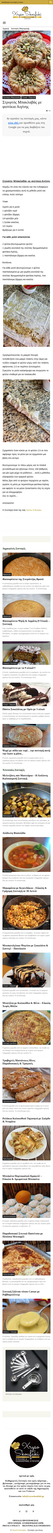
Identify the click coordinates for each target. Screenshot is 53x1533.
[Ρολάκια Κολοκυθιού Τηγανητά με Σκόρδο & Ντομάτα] (26, 1143)
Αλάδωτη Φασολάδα (13, 833)
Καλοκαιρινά (7, 816)
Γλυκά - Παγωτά (28, 97)
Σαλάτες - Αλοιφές (10, 1332)
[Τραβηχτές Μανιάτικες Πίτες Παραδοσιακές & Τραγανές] (26, 1085)
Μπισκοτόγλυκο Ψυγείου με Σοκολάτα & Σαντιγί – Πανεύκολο (25, 947)
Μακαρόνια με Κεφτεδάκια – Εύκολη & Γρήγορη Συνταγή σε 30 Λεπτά (24, 889)
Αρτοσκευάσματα (9, 1101)
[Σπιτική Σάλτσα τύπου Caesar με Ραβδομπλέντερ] (26, 1316)
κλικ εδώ (13, 122)
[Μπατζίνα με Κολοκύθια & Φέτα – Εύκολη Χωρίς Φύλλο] (26, 1027)
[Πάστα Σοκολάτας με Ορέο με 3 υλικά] (26, 694)
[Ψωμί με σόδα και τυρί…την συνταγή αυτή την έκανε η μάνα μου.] (26, 735)
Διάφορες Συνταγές (10, 663)
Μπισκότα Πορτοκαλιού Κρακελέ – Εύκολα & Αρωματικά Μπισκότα (22, 1178)
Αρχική (5, 29)
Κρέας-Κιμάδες (9, 928)
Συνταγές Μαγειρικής (20, 29)
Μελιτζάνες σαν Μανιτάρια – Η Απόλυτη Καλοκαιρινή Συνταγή (25, 777)
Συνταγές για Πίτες (10, 1043)
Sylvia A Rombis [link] (33, 510)
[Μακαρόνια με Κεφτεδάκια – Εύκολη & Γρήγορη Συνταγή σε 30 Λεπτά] (26, 912)
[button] (4, 23)
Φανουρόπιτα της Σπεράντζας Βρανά (23, 579)
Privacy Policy (11, 1526)
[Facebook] (19, 1511)
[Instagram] (26, 1511)
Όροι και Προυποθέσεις (25, 1520)
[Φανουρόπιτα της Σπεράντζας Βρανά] (26, 564)
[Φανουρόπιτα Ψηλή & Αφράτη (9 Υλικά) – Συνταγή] (26, 606)
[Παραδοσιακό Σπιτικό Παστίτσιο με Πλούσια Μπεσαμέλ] (26, 1258)
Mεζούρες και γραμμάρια (36, 1526)
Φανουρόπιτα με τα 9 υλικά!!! (19, 667)
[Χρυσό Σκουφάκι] (26, 12)
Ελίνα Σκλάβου (8, 1274)
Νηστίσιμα (7, 871)
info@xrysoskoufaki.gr (33, 1496)
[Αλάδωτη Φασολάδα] (26, 854)
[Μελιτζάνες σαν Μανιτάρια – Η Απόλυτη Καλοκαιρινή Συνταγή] (26, 800)
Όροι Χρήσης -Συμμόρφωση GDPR (26, 1523)
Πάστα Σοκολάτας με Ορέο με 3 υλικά (23, 709)
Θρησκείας (7, 574)
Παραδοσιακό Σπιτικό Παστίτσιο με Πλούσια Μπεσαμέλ (22, 1235)
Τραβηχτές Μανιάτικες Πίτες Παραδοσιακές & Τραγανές (18, 1062)
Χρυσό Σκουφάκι (19, 1530)
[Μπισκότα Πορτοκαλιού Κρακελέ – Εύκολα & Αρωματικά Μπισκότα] (26, 1200)
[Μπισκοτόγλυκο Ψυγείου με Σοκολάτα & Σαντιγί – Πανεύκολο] (26, 970)
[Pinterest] (33, 1511)
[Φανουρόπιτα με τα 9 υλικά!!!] (26, 653)
